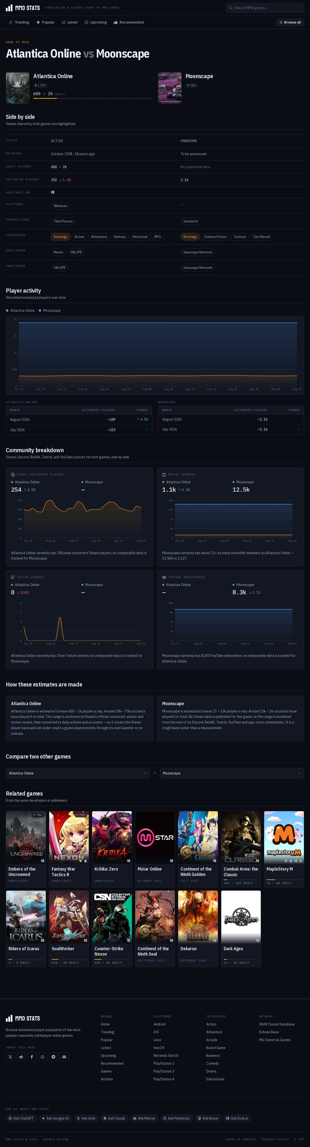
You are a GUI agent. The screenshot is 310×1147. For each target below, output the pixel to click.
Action (79, 237)
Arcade (211, 1040)
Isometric (190, 221)
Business (213, 1055)
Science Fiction (215, 237)
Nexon (58, 252)
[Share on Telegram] (53, 1056)
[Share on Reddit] (21, 1056)
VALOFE (76, 252)
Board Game (215, 1048)
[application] (155, 355)
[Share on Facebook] (31, 1056)
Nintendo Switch (166, 1055)
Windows (60, 206)
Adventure (99, 237)
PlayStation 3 (164, 1071)
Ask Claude (116, 1118)
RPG (157, 237)
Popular (48, 22)
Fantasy (120, 237)
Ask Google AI (58, 1118)
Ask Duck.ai (239, 1118)
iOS (156, 1032)
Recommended (132, 22)
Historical (140, 237)
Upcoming (98, 22)
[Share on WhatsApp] (42, 1056)
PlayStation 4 (164, 1079)
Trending (22, 22)
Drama (211, 1071)
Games (106, 1071)
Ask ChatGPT (23, 1118)
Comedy (212, 1063)
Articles (107, 1079)
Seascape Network (197, 252)
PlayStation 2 (164, 1063)
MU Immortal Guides (275, 1040)
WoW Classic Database (277, 1024)
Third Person (63, 221)
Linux (157, 1040)
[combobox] (78, 773)
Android (159, 1024)
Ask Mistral (146, 1118)
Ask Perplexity (179, 1118)
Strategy (61, 237)
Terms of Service (241, 1139)
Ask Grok (88, 1118)
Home (105, 1024)
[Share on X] (10, 1056)
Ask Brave (210, 1118)
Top (301, 1139)
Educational (215, 1079)
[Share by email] (64, 1056)
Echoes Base (269, 1032)
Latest (72, 22)
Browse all (292, 22)
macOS (159, 1048)
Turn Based (261, 237)
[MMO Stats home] (23, 7)
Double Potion (56, 1139)
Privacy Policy (275, 1139)
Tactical (240, 237)
